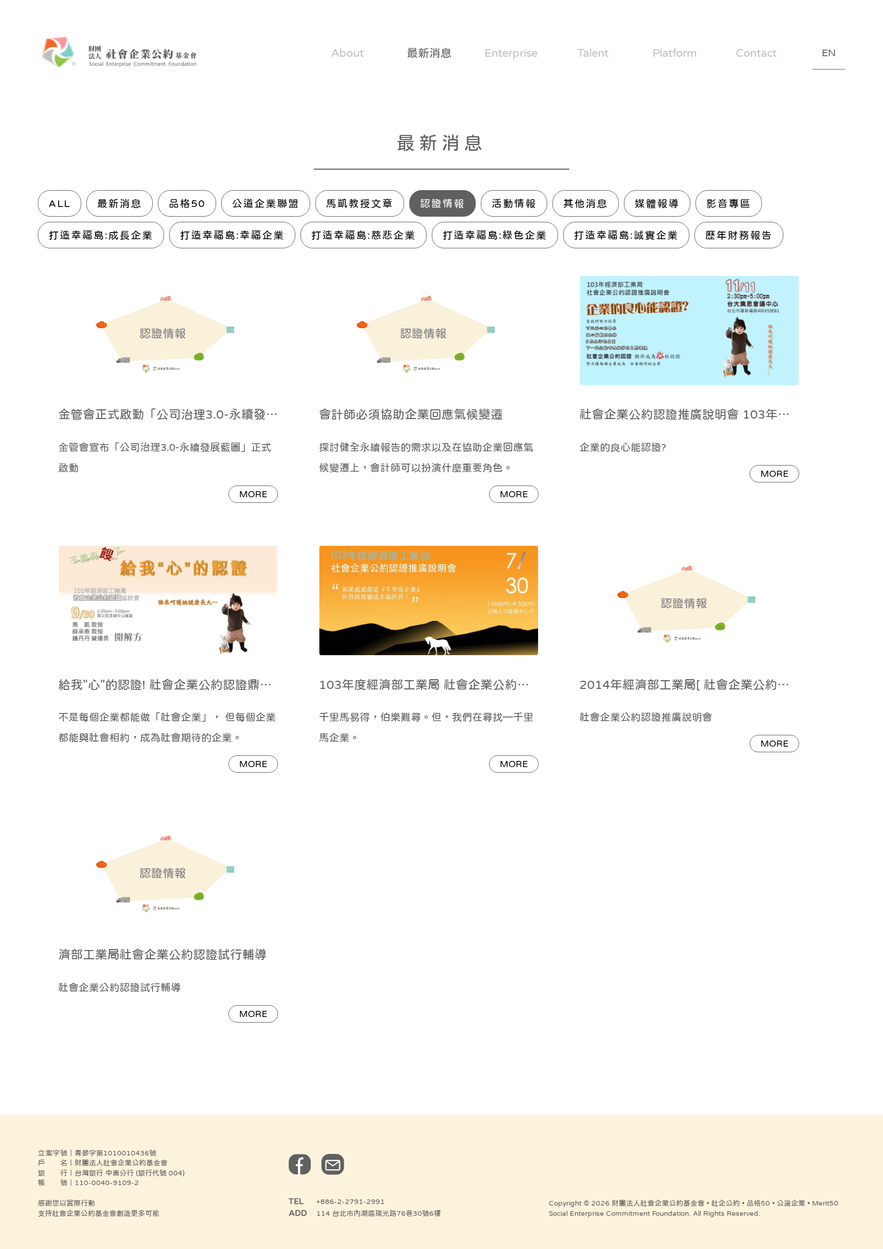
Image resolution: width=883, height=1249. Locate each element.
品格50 (187, 203)
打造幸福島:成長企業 (101, 235)
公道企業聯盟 (265, 203)
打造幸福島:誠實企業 (626, 235)
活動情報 (514, 203)
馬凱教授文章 (359, 203)
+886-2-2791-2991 (350, 1201)
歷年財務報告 (739, 235)
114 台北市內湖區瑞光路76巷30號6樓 (378, 1213)
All (60, 203)
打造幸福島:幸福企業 (232, 235)
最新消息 (119, 203)
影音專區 (728, 203)
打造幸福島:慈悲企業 (363, 235)
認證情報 (442, 203)
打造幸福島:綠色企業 (495, 235)
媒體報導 (657, 203)
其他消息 (585, 203)
